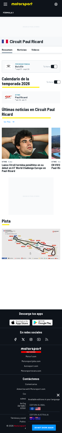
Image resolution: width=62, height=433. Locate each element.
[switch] (50, 66)
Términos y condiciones (21, 418)
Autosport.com (31, 366)
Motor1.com (31, 356)
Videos (35, 49)
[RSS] (47, 339)
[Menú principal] (5, 4)
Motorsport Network (24, 425)
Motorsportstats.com (31, 370)
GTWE (17, 95)
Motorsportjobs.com (31, 361)
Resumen (7, 49)
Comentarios (31, 384)
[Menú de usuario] (56, 4)
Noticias (22, 49)
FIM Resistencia (22, 64)
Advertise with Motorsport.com (31, 389)
